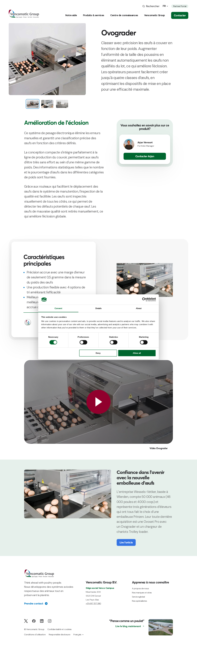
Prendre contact (33, 603)
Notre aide (71, 15)
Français (77, 634)
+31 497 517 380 (93, 603)
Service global (138, 596)
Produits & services (93, 15)
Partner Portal (179, 6)
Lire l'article (126, 542)
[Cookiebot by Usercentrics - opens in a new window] (144, 300)
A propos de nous (140, 588)
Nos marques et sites (142, 592)
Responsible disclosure (59, 634)
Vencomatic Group (154, 15)
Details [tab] (98, 308)
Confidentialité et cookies (59, 629)
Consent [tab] (58, 308)
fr (164, 6)
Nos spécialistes (139, 601)
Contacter (180, 15)
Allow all (137, 353)
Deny (98, 353)
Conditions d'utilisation (35, 634)
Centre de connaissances (124, 15)
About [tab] (138, 308)
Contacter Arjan (144, 156)
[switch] (83, 342)
